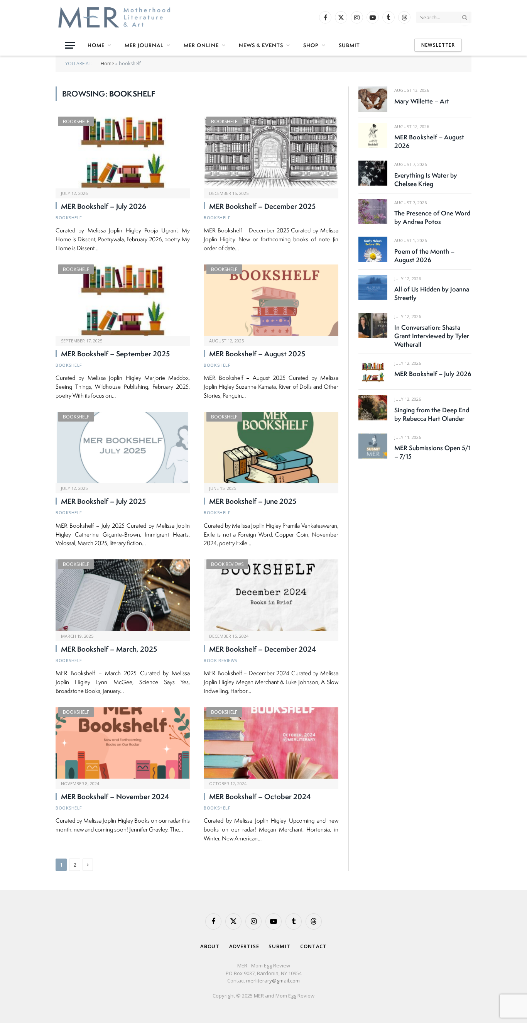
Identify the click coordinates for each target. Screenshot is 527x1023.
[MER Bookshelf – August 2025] (271, 300)
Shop (311, 45)
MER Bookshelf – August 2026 (429, 141)
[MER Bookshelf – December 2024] (271, 595)
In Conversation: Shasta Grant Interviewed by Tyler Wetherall (431, 336)
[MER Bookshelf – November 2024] (123, 743)
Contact (313, 946)
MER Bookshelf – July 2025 (103, 501)
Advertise (244, 946)
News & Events (261, 45)
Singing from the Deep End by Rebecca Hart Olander (431, 414)
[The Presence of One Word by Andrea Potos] (372, 211)
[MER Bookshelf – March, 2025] (123, 595)
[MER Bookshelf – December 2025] (271, 152)
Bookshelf (76, 121)
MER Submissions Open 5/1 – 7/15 (432, 452)
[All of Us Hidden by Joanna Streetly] (372, 287)
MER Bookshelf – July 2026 (103, 206)
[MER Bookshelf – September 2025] (123, 300)
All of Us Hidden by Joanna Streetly (431, 293)
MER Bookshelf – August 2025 (257, 354)
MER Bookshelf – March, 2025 (109, 649)
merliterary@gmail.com (273, 980)
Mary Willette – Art (421, 101)
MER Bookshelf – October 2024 (260, 796)
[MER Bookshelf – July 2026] (123, 152)
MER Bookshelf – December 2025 (262, 206)
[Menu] (70, 45)
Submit (349, 45)
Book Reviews (227, 564)
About (210, 946)
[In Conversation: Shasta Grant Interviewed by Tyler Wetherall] (372, 325)
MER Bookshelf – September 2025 (115, 354)
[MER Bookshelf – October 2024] (271, 743)
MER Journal (144, 45)
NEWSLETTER (438, 45)
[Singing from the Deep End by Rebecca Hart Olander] (372, 407)
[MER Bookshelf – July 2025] (123, 447)
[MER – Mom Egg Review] (114, 17)
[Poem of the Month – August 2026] (372, 249)
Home (96, 45)
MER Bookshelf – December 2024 (262, 649)
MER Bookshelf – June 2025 (252, 501)
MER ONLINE (201, 45)
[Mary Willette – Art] (372, 99)
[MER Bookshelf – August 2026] (372, 135)
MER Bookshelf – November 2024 (115, 796)
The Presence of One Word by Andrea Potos (432, 217)
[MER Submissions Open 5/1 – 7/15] (372, 446)
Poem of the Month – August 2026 (424, 255)
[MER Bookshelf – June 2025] (271, 447)
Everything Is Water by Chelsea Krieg (425, 179)
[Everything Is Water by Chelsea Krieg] (372, 173)
